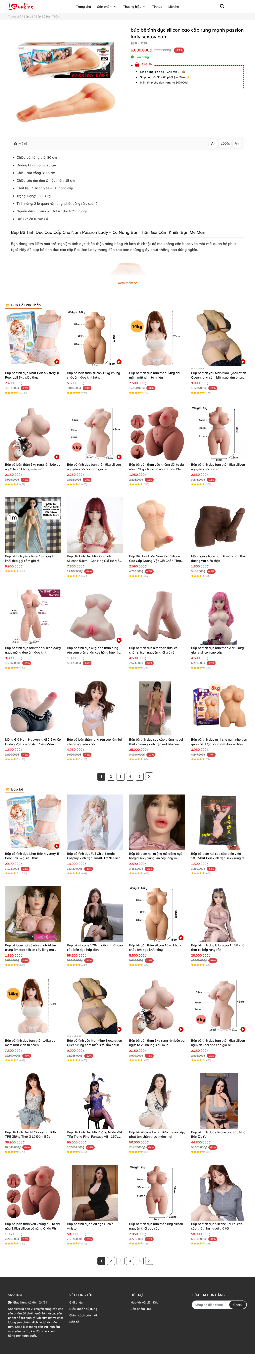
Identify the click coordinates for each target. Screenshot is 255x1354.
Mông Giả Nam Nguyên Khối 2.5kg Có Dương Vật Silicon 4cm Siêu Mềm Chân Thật (33, 743)
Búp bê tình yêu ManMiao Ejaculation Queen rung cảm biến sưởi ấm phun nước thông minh (218, 377)
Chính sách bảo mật (83, 1315)
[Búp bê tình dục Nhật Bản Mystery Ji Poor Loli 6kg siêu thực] (33, 338)
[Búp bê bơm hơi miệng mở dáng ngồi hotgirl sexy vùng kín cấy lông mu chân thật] (157, 822)
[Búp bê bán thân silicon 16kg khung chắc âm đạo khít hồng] (95, 338)
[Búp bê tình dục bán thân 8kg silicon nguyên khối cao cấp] (219, 433)
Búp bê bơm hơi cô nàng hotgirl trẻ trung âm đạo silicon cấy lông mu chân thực (30, 949)
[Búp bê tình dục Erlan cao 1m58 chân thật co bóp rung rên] (219, 914)
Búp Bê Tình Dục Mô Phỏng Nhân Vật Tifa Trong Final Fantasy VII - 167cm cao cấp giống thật (94, 1136)
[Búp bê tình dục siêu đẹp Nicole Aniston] (95, 1193)
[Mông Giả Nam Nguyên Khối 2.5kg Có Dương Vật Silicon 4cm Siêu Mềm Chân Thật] (33, 708)
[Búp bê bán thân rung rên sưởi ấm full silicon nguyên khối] (95, 708)
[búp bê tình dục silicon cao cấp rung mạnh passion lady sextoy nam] (66, 79)
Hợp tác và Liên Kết (144, 1302)
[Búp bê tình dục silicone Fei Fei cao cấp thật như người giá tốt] (219, 1193)
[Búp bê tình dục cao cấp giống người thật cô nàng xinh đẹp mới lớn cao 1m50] (157, 708)
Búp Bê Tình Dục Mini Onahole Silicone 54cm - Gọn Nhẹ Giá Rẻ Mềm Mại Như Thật (94, 560)
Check (237, 1305)
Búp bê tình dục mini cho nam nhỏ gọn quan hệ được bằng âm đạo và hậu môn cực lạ (219, 743)
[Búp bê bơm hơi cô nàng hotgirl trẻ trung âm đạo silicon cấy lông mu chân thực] (33, 914)
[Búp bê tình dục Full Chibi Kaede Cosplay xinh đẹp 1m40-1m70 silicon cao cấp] (95, 822)
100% (225, 144)
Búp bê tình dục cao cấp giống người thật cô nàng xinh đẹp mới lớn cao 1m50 (156, 743)
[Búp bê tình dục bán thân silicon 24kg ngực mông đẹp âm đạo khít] (33, 617)
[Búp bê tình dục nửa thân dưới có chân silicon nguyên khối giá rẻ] (157, 617)
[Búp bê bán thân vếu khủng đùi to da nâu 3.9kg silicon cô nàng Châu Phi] (157, 433)
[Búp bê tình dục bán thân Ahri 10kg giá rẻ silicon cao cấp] (219, 617)
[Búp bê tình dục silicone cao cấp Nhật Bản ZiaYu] (219, 1101)
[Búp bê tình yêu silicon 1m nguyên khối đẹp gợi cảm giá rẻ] (33, 525)
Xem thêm (126, 283)
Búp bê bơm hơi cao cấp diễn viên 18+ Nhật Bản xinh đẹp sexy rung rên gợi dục (218, 858)
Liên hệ (74, 1322)
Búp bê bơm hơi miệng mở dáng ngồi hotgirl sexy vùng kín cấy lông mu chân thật (156, 858)
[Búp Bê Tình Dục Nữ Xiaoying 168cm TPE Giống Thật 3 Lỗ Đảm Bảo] (33, 1101)
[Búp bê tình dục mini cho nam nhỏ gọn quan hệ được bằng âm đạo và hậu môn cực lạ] (219, 708)
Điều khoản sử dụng (83, 1309)
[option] (66, 79)
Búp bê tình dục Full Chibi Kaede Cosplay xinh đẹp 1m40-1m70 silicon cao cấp (94, 858)
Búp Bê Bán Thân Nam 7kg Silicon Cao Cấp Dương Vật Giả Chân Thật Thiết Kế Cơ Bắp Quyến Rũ (155, 560)
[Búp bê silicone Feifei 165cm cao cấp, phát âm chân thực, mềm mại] (157, 1101)
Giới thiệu (76, 1302)
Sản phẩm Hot (140, 1309)
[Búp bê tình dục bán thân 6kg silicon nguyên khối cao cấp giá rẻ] (95, 433)
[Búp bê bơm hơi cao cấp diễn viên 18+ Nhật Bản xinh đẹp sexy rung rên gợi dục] (219, 822)
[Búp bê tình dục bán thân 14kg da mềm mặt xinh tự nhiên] (157, 338)
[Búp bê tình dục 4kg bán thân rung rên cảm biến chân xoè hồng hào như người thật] (95, 617)
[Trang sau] (149, 776)
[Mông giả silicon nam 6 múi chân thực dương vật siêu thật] (219, 525)
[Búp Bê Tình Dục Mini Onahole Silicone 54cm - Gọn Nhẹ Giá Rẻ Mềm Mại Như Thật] (95, 525)
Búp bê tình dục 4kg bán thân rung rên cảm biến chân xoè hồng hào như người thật (94, 652)
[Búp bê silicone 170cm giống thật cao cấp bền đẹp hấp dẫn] (95, 914)
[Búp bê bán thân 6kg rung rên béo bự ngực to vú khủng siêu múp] (33, 433)
